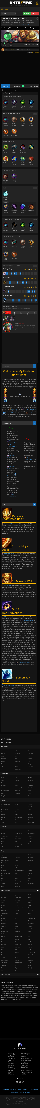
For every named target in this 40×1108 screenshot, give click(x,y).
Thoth (29, 881)
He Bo (16, 865)
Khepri (30, 788)
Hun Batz (17, 931)
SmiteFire (11, 1063)
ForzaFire (10, 1070)
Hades (16, 926)
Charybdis (31, 807)
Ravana (17, 764)
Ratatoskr (30, 955)
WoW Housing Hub (26, 1058)
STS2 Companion (26, 1070)
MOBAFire (11, 1053)
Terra (29, 793)
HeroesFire (11, 1072)
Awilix (29, 905)
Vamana (17, 846)
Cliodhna (30, 753)
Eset (16, 921)
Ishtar (29, 931)
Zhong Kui (17, 886)
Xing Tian (17, 968)
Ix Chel (16, 868)
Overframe (24, 1069)
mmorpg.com (25, 1062)
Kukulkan (17, 939)
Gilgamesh (31, 923)
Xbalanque (31, 822)
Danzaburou (31, 918)
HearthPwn (24, 1065)
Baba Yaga (31, 857)
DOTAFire (11, 1065)
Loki (29, 939)
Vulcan (30, 965)
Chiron (16, 809)
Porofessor (11, 1056)
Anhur (29, 897)
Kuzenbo (17, 790)
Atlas (16, 905)
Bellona (30, 831)
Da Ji (16, 918)
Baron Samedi (19, 908)
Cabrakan (17, 910)
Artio (29, 903)
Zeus (16, 970)
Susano (17, 960)
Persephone (18, 876)
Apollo (30, 900)
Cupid (29, 809)
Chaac (16, 913)
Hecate (30, 926)
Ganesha (30, 785)
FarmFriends (11, 1069)
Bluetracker (24, 1063)
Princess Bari (31, 952)
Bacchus (17, 780)
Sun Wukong (35, 53)
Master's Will (15, 409)
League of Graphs (13, 1055)
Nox (16, 873)
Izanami (17, 934)
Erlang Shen (31, 833)
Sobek (16, 957)
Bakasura (30, 751)
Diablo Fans (24, 1067)
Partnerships (14, 1092)
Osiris (29, 949)
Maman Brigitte (19, 870)
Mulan (30, 839)
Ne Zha (30, 944)
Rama (16, 955)
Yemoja (30, 968)
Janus (29, 934)
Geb (16, 923)
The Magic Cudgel (11, 456)
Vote (4, 45)
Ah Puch (30, 895)
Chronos (17, 916)
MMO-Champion (26, 1060)
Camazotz (17, 753)
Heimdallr (31, 812)
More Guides (34, 86)
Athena (30, 777)
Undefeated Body (8, 524)
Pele (29, 761)
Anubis (30, 855)
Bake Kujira (31, 780)
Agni (16, 895)
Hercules (30, 836)
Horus (16, 929)
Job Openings (34, 1089)
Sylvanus (30, 960)
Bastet (30, 908)
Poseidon (17, 952)
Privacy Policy (17, 1089)
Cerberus (30, 910)
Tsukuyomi (18, 769)
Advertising (25, 1089)
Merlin (30, 942)
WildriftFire (11, 1060)
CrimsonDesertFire (26, 1072)
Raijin (16, 878)
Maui (29, 790)
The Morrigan (18, 962)
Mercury (17, 942)
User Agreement (7, 1089)
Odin (16, 949)
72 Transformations (30, 409)
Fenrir (29, 921)
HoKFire (23, 1074)
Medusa (30, 817)
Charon (30, 913)
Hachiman (18, 812)
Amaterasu (18, 897)
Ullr (16, 965)
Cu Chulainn (31, 916)
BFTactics (11, 1074)
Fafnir (16, 785)
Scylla (29, 878)
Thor (29, 962)
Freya (29, 863)
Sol (29, 957)
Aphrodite (17, 900)
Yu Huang (31, 883)
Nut (16, 820)
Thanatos (30, 766)
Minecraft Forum (26, 1055)
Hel (29, 865)
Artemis (17, 903)
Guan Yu (17, 836)
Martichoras (18, 817)
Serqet (30, 764)
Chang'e (17, 860)
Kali (29, 936)
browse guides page (24, 24)
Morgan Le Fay (19, 944)
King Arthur (18, 839)
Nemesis (17, 947)
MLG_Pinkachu (11, 50)
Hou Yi (30, 929)
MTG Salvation (25, 1053)
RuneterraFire (12, 1062)
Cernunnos (18, 807)
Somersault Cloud (10, 413)
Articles (27, 1092)
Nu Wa (30, 947)
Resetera (10, 1067)
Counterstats (11, 1058)
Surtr (29, 844)
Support (21, 1092)
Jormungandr (18, 936)
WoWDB (23, 1056)
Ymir (29, 796)
